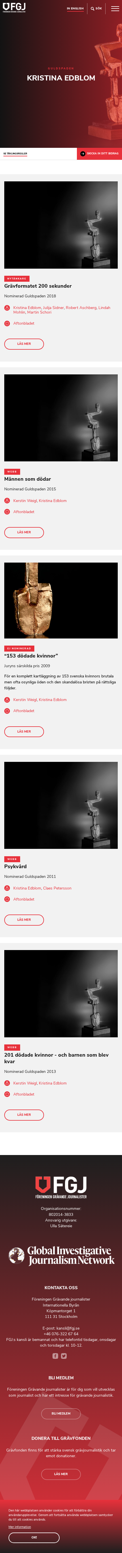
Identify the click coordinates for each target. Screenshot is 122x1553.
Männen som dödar (27, 479)
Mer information (20, 1527)
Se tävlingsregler (15, 153)
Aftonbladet (23, 323)
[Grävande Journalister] (14, 8)
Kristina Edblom (27, 307)
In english (75, 8)
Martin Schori (39, 312)
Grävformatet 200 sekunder (37, 286)
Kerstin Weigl (25, 500)
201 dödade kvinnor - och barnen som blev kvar (56, 1058)
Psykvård (15, 866)
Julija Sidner (53, 307)
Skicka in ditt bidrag (103, 153)
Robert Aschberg (81, 307)
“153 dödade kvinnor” (31, 655)
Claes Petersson (57, 888)
